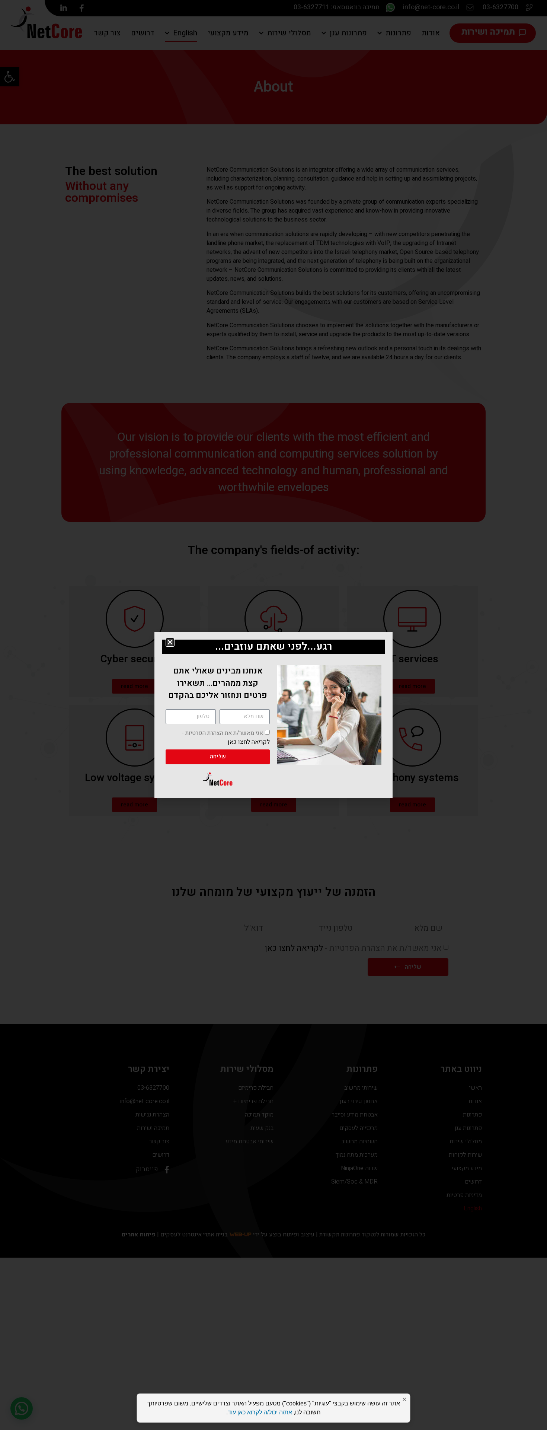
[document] (273, 715)
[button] (170, 642)
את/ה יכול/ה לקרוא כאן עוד (260, 1412)
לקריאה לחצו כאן (249, 741)
